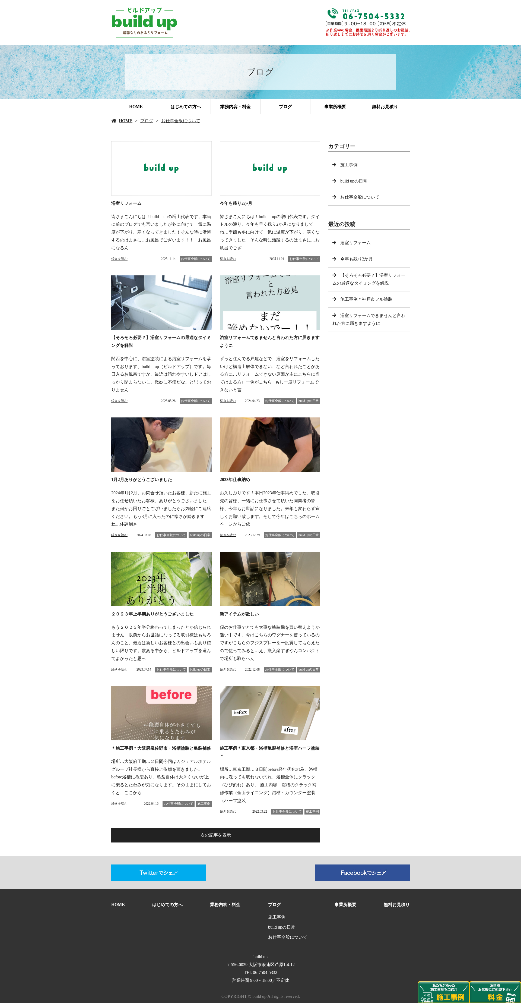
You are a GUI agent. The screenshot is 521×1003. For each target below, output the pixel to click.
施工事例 (203, 804)
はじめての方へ (186, 106)
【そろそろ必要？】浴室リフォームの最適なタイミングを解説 (368, 279)
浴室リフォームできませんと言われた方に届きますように (368, 319)
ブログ (285, 106)
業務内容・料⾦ (235, 106)
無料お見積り (385, 106)
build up (260, 956)
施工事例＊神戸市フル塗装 (366, 299)
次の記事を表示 (216, 835)
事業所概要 (335, 106)
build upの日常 (308, 401)
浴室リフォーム (355, 242)
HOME (136, 106)
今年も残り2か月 (358, 259)
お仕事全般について (180, 120)
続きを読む (119, 259)
